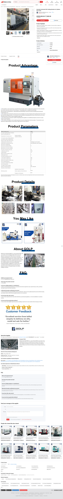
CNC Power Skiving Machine (10, 361)
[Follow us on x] (56, 490)
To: (5, 409)
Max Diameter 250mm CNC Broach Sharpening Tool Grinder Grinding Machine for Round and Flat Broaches (6, 438)
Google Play (9, 490)
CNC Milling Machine (15, 360)
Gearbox (2, 469)
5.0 (51, 57)
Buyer (41, 4)
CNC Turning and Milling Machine (21, 467)
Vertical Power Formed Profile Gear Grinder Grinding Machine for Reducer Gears (56, 456)
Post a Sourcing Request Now (26, 419)
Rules (61, 4)
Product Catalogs (14, 464)
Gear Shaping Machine (29, 361)
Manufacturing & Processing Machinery (9, 6)
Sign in (61, 2)
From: (5, 406)
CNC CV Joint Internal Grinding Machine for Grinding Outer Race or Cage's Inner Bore (18, 456)
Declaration (41, 495)
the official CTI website (22, 337)
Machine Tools (18, 6)
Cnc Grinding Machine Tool (14, 485)
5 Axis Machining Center (35, 467)
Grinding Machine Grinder (57, 483)
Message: (4, 411)
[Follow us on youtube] (58, 490)
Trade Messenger (15, 490)
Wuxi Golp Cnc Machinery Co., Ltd (43, 12)
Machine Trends (40, 485)
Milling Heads (49, 469)
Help (45, 4)
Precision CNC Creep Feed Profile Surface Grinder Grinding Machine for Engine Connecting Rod (43, 438)
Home (2, 6)
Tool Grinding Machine (30, 6)
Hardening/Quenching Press (51, 467)
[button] (38, 1)
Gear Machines (3, 466)
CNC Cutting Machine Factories (15, 483)
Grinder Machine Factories (25, 483)
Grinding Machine (23, 6)
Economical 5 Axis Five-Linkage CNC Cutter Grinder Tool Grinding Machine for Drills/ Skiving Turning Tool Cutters (31, 456)
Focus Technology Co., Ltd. (25, 495)
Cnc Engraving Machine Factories (36, 483)
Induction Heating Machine (30, 360)
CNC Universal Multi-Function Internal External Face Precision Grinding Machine (6, 456)
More (2, 487)
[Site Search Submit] (41, 2)
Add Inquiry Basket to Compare (18, 36)
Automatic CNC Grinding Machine (25, 485)
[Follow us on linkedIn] (61, 490)
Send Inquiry (43, 20)
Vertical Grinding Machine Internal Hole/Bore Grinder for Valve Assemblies (18, 438)
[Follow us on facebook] (54, 490)
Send (8, 419)
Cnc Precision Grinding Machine (47, 483)
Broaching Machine (34, 469)
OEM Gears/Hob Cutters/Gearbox (20, 361)
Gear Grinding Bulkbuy (47, 485)
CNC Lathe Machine (38, 360)
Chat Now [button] (56, 20)
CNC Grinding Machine (36, 361)
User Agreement (37, 495)
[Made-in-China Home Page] (6, 2)
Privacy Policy (45, 495)
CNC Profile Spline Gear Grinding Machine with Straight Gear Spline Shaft (43, 456)
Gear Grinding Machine (22, 360)
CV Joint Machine (9, 360)
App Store (3, 490)
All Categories (4, 4)
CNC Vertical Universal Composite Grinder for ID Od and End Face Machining (56, 438)
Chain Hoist (18, 469)
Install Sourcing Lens (24, 490)
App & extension (51, 4)
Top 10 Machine (34, 485)
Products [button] (15, 1)
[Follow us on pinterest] (60, 490)
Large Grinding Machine (5, 485)
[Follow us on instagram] (57, 490)
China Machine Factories (5, 483)
